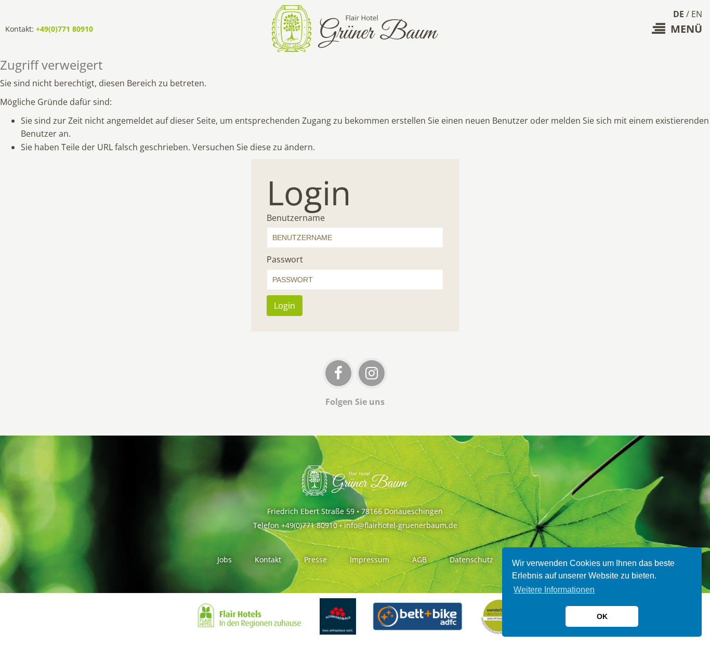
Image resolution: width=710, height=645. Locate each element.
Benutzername (296, 217)
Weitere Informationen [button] (554, 589)
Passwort (285, 259)
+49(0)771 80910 (64, 29)
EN (696, 14)
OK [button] (602, 616)
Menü (686, 29)
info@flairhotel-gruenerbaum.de (400, 525)
